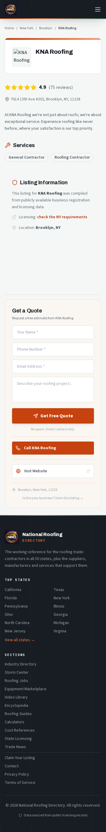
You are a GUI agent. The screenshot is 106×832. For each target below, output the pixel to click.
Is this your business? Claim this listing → (53, 498)
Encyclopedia (16, 706)
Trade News (15, 747)
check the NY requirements (62, 217)
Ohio (9, 615)
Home (9, 28)
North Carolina (17, 623)
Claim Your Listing (20, 758)
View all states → (20, 640)
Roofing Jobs (16, 681)
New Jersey (15, 631)
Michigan (61, 623)
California (13, 590)
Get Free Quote (56, 416)
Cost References (20, 730)
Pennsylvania (16, 606)
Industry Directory (21, 664)
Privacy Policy (17, 774)
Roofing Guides (18, 714)
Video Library (16, 697)
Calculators (14, 722)
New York (26, 28)
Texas (59, 590)
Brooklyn (45, 28)
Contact (12, 766)
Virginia (60, 631)
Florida (11, 598)
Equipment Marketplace (26, 689)
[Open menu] (97, 9)
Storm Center (17, 672)
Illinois (59, 606)
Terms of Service (20, 783)
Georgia (61, 615)
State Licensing (18, 739)
